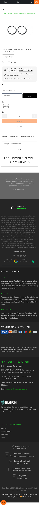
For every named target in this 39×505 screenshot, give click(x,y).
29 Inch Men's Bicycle (20, 283)
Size (3, 85)
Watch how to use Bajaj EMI (25, 71)
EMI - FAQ (3, 437)
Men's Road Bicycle (19, 281)
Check (29, 96)
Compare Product (8, 57)
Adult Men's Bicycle (31, 283)
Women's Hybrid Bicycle (20, 297)
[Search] (32, 2)
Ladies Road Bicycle (32, 297)
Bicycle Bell (7, 315)
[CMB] (19, 2)
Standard (6, 106)
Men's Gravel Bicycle (31, 286)
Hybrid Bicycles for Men (30, 281)
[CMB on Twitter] (21, 256)
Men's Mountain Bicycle (7, 281)
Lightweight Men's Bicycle (19, 286)
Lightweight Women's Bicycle (9, 299)
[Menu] (1, 2)
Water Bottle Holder (16, 315)
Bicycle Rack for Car (27, 315)
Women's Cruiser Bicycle (7, 297)
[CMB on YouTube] (24, 256)
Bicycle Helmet (5, 313)
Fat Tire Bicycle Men (6, 286)
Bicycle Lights (20, 313)
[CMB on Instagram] (17, 256)
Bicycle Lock (13, 313)
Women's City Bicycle (23, 299)
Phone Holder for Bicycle (11, 318)
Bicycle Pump (28, 313)
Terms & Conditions (6, 431)
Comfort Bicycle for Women (18, 302)
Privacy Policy (4, 434)
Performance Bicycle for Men (8, 288)
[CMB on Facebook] (14, 256)
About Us (3, 428)
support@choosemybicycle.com (17, 389)
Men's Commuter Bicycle (7, 283)
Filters (3, 9)
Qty (3, 112)
